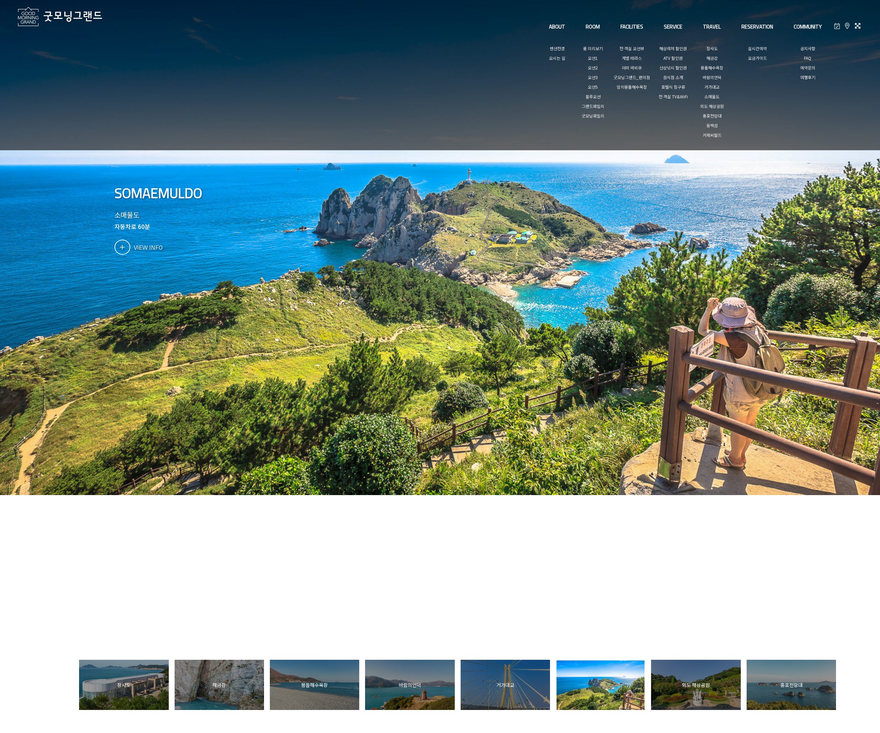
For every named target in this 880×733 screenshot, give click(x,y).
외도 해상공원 (712, 106)
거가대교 (711, 87)
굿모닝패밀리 (593, 116)
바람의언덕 (712, 77)
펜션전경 (557, 48)
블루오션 (593, 96)
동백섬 (712, 125)
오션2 (593, 67)
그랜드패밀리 (593, 106)
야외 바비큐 (632, 67)
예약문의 (807, 67)
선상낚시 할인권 (673, 67)
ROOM (593, 27)
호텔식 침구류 (673, 87)
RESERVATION (757, 27)
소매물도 (711, 96)
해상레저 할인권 (673, 48)
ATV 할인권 (673, 58)
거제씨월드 (712, 135)
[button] (845, 685)
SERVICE (673, 27)
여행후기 (807, 77)
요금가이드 (757, 58)
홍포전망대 (712, 116)
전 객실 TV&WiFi (673, 96)
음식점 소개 (673, 77)
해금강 (712, 58)
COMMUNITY (808, 27)
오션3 (593, 77)
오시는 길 (557, 58)
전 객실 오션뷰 (631, 48)
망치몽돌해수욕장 (632, 87)
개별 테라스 (632, 58)
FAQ (807, 58)
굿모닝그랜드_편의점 (632, 77)
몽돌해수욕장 (712, 67)
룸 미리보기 (593, 48)
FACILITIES (631, 27)
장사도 (712, 48)
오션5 (593, 87)
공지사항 (807, 48)
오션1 (593, 58)
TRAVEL (712, 27)
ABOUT (557, 27)
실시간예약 (757, 48)
